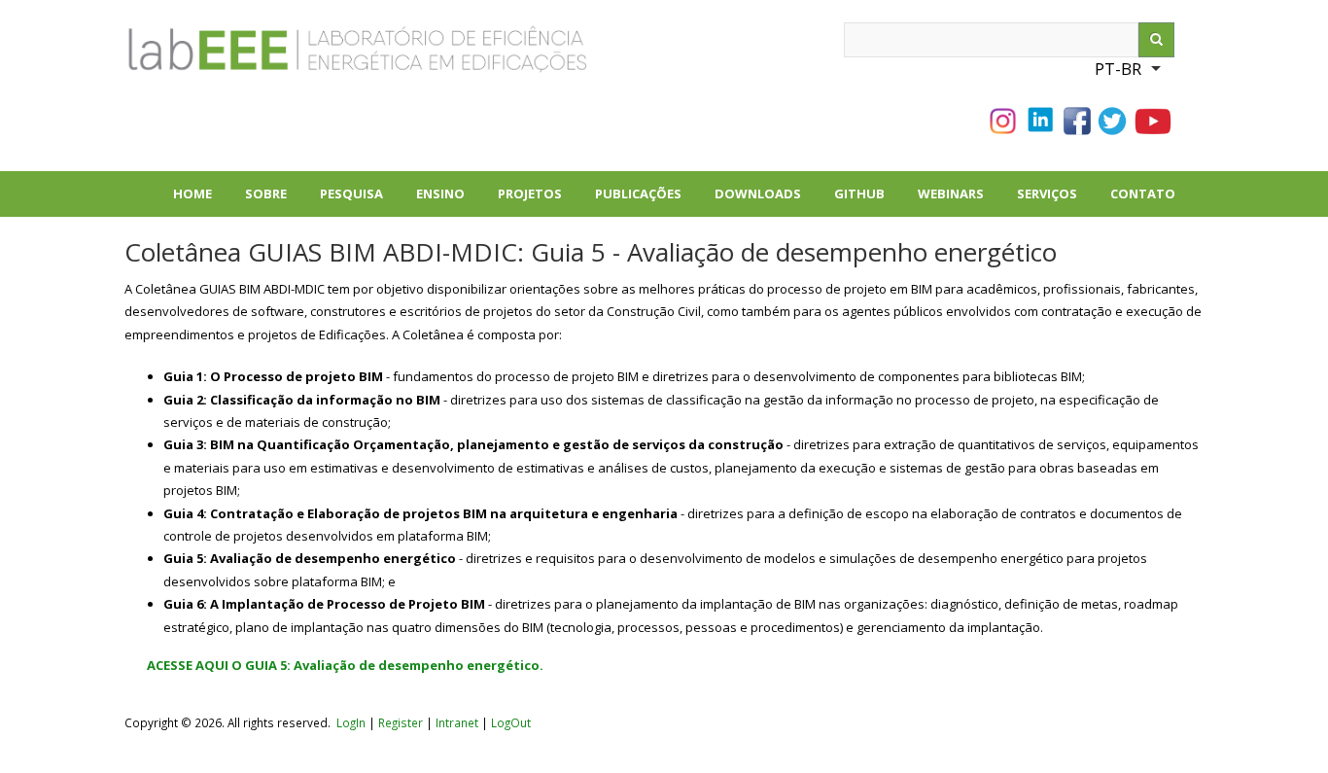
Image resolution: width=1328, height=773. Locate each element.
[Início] (289, 57)
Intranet (458, 722)
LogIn (351, 722)
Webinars (951, 193)
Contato (1142, 193)
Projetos (538, 201)
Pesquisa (360, 201)
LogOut (511, 722)
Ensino (440, 193)
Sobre (274, 201)
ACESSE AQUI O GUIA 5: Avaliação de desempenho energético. (345, 665)
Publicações (646, 201)
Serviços (1047, 193)
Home (192, 193)
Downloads (766, 201)
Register (400, 722)
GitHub (859, 193)
